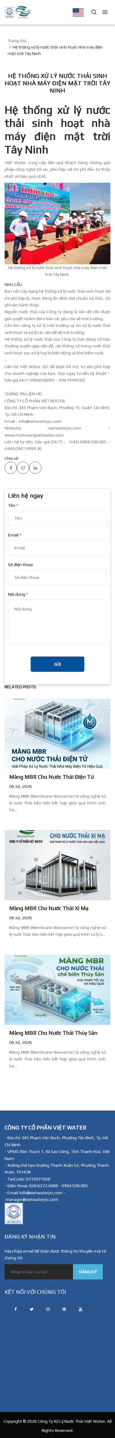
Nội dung (16, 594)
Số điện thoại (20, 564)
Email (13, 535)
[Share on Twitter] (23, 468)
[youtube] (80, 1309)
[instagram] (48, 1309)
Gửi (57, 664)
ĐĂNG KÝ (88, 1271)
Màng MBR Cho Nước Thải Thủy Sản (53, 1033)
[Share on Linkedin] (35, 468)
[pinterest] (64, 1309)
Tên (11, 505)
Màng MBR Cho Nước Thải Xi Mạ (49, 908)
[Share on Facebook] (11, 468)
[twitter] (31, 1309)
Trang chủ (17, 40)
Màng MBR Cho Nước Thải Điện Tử (51, 777)
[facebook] (15, 1309)
